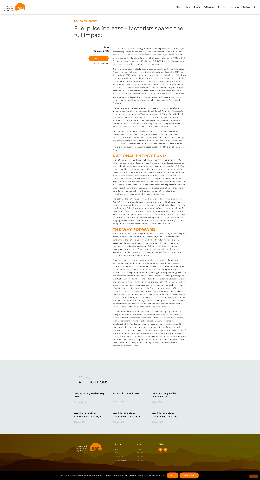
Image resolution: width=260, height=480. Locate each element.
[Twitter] (165, 450)
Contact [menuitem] (246, 7)
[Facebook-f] (160, 450)
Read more (189, 475)
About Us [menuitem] (235, 7)
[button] (254, 7)
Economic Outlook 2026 (126, 393)
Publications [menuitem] (209, 7)
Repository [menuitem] (222, 7)
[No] (253, 476)
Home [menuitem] (178, 7)
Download (98, 58)
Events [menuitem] (197, 7)
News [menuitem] (188, 7)
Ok (172, 475)
